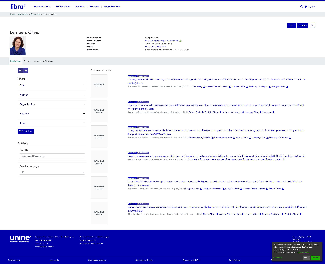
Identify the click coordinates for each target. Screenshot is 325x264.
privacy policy (303, 252)
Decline (306, 258)
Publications (15, 61)
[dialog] (297, 251)
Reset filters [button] (26, 131)
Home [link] (13, 14)
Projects (27, 61)
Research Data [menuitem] (42, 6)
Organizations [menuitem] (112, 6)
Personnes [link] (35, 14)
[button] (301, 6)
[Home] (18, 6)
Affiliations (48, 61)
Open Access (234, 260)
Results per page (29, 166)
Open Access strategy (97, 260)
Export (292, 25)
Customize (277, 258)
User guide (54, 260)
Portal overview (14, 260)
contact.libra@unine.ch (44, 247)
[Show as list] (20, 70)
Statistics (302, 25)
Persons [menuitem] (94, 6)
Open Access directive (144, 260)
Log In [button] (311, 6)
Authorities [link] (23, 14)
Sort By (24, 150)
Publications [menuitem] (63, 6)
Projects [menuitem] (80, 6)
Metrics (37, 61)
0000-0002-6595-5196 (155, 46)
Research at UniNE (190, 260)
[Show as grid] (25, 70)
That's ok (315, 258)
